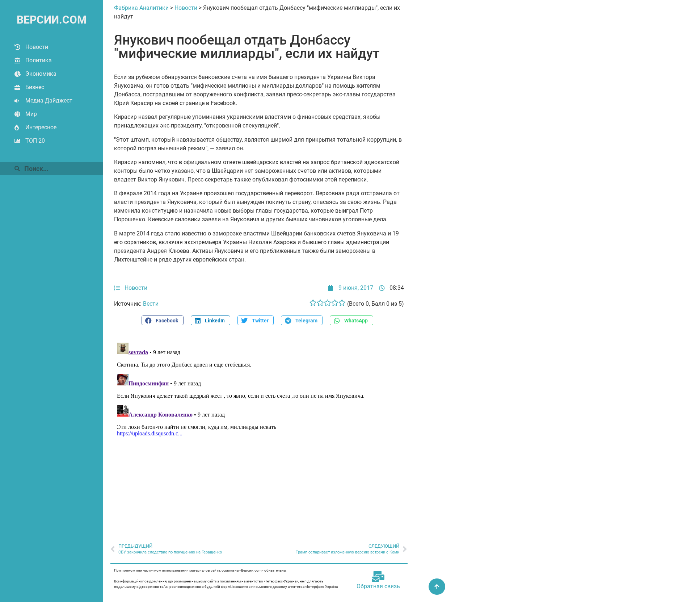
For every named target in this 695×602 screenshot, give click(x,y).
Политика (38, 60)
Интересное (40, 127)
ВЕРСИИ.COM (52, 19)
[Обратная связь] (378, 576)
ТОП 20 (35, 140)
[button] (163, 320)
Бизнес (34, 87)
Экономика (40, 73)
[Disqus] (259, 430)
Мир (31, 113)
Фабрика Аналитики (141, 7)
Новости (36, 46)
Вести (151, 303)
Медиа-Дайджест (48, 100)
